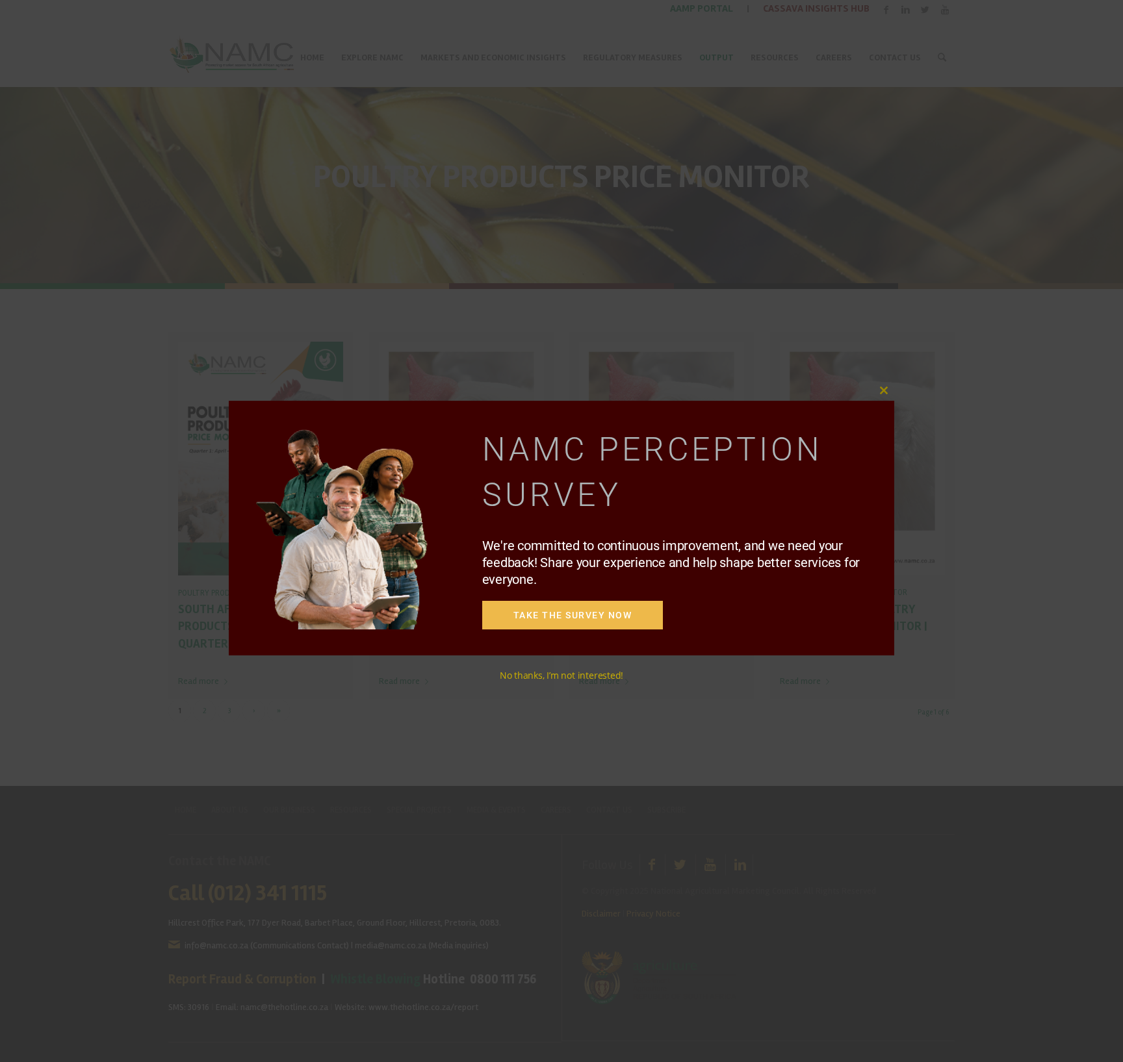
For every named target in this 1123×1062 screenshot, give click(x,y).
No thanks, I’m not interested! (561, 675)
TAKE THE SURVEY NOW (572, 615)
